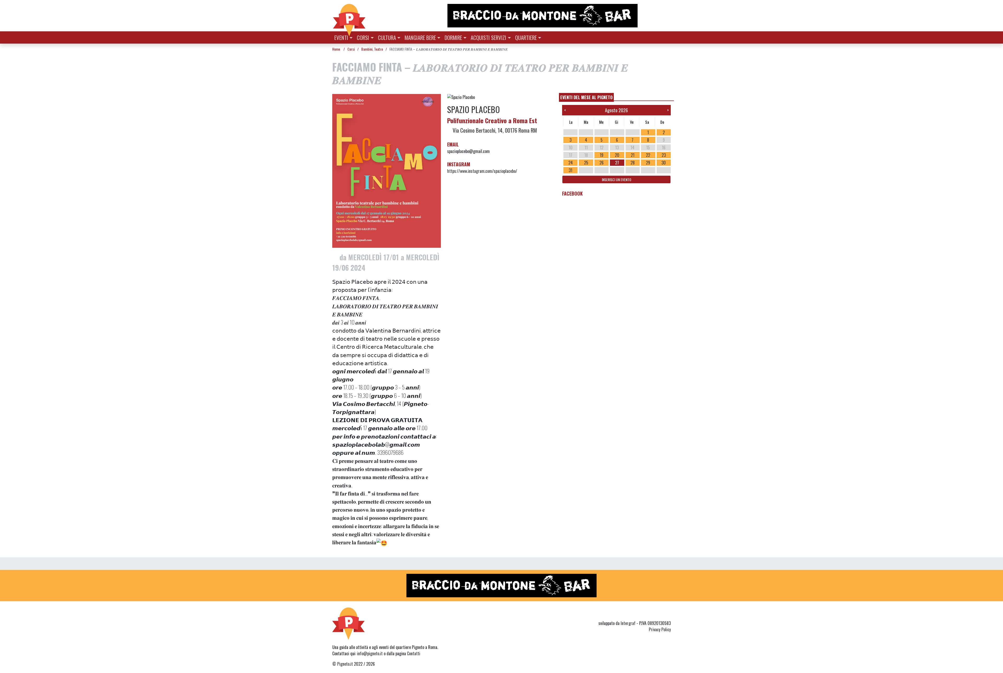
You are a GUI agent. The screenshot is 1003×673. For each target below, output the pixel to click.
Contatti (413, 653)
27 (617, 163)
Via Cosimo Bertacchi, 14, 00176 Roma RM (494, 130)
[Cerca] (668, 37)
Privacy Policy (660, 629)
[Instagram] (657, 613)
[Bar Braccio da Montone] (558, 15)
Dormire (453, 37)
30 (663, 163)
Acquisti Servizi (488, 37)
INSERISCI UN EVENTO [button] (616, 179)
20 (617, 155)
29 (648, 163)
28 (633, 163)
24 (570, 163)
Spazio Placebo (473, 109)
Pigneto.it (345, 664)
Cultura (387, 37)
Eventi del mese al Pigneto (586, 97)
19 (601, 155)
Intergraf (628, 623)
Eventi (341, 37)
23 (664, 155)
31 (570, 170)
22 (648, 155)
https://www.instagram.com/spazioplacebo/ (482, 171)
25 (586, 163)
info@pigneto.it (370, 653)
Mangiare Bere (420, 37)
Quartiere (526, 37)
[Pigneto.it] (349, 15)
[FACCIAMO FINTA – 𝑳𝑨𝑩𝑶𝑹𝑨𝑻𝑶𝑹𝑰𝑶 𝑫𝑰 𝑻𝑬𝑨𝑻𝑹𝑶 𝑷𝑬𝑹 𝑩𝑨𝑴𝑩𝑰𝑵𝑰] (386, 172)
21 (632, 155)
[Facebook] (667, 613)
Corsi (363, 37)
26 (601, 163)
